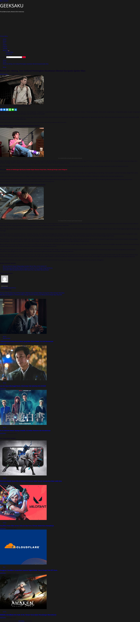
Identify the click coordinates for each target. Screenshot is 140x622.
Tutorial (5, 48)
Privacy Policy (9, 52)
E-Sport (5, 46)
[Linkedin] (15, 109)
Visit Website (4, 288)
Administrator (4, 74)
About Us (5, 50)
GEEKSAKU (11, 5)
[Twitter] (7, 109)
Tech (4, 43)
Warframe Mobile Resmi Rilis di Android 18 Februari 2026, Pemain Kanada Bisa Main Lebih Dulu (31, 481)
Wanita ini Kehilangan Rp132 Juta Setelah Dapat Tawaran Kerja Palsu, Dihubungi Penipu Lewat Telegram (36, 169)
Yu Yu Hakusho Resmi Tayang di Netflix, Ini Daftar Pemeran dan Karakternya (25, 430)
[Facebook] (1, 109)
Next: (31, 295)
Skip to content (4, 1)
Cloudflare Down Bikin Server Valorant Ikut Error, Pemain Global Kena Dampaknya (27, 526)
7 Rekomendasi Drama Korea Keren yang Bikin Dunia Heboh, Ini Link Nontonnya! (26, 341)
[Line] (13, 109)
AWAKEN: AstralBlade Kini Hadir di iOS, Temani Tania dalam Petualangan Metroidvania (28, 615)
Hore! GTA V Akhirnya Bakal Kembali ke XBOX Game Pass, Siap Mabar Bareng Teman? (26, 270)
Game (4, 39)
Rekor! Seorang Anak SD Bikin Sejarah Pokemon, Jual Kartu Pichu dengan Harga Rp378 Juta (27, 268)
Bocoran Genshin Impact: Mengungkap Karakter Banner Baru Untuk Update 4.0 (24, 266)
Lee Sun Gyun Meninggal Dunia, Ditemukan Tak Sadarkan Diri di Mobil (23, 386)
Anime (4, 45)
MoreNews (21, 621)
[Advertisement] (70, 24)
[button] (4, 36)
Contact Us (9, 54)
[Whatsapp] (10, 109)
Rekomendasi (6, 338)
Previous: (32, 293)
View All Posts (12, 288)
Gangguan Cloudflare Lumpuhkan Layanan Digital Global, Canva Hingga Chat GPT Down (28, 570)
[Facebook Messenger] (4, 109)
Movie (4, 41)
